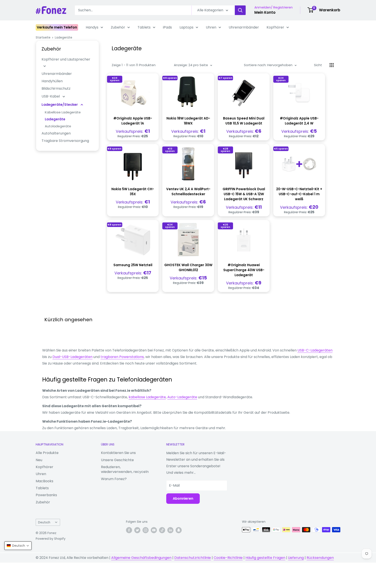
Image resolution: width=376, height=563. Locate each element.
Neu (39, 459)
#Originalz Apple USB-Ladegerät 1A (132, 121)
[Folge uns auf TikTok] (162, 530)
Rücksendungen (320, 557)
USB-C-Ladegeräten (314, 350)
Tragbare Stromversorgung (65, 140)
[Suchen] (240, 10)
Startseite (43, 37)
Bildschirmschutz (56, 88)
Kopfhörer (275, 27)
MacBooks (44, 481)
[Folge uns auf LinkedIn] (170, 530)
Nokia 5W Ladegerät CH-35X (132, 191)
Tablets (144, 27)
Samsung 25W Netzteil (132, 265)
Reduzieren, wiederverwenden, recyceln (125, 469)
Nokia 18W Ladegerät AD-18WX (188, 121)
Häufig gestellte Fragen (265, 557)
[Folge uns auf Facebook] (129, 530)
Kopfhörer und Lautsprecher (66, 59)
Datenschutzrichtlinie (192, 557)
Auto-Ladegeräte (182, 397)
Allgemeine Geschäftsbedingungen (141, 557)
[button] (18, 546)
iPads (167, 27)
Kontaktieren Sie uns (118, 452)
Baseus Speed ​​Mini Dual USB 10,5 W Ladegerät (243, 121)
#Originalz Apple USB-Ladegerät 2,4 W (299, 121)
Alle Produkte (47, 452)
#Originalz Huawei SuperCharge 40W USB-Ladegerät (243, 270)
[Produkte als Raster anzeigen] (332, 65)
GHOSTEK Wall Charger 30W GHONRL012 (188, 267)
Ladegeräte (63, 37)
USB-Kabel (51, 96)
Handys (92, 27)
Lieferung (296, 557)
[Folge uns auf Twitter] (137, 530)
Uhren (211, 27)
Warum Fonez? (114, 478)
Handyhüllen (52, 81)
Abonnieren (183, 498)
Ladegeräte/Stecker (60, 104)
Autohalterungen (56, 133)
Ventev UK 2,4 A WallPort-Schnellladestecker (188, 191)
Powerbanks (46, 494)
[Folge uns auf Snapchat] (179, 530)
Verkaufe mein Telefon (57, 27)
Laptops (186, 27)
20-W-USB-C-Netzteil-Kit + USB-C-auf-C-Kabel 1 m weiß (299, 194)
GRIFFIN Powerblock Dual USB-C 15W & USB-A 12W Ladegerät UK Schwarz (244, 194)
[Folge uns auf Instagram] (146, 530)
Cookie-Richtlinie (228, 557)
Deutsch (44, 522)
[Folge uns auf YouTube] (154, 530)
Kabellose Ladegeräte (63, 112)
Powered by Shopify (50, 538)
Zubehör (118, 27)
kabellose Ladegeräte (147, 397)
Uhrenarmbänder (244, 27)
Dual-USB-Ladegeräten (72, 356)
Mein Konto (264, 12)
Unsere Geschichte (117, 459)
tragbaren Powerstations (122, 356)
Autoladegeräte (58, 126)
